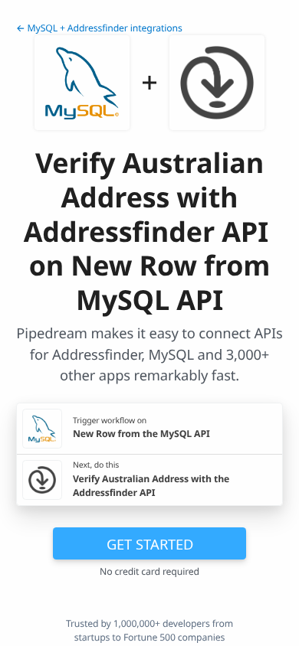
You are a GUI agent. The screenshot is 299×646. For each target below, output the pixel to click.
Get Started (150, 543)
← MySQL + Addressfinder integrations (99, 27)
